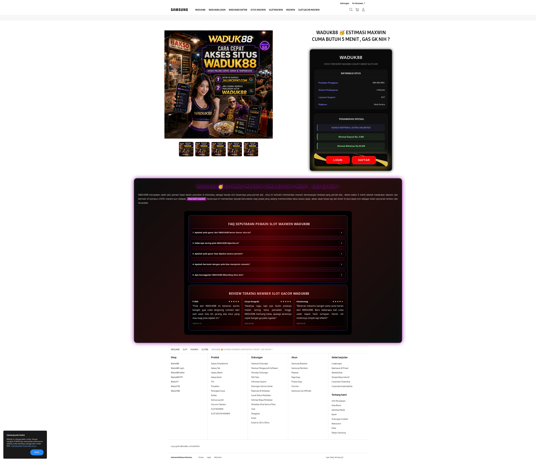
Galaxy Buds (216, 377)
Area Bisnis (336, 405)
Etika (334, 428)
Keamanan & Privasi (340, 368)
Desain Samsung (339, 433)
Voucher (295, 386)
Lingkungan (337, 363)
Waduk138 (175, 386)
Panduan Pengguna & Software (264, 368)
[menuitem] (200, 10)
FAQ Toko (255, 377)
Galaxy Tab (215, 368)
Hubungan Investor (340, 419)
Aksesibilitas (337, 373)
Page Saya (295, 377)
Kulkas (214, 395)
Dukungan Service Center (262, 386)
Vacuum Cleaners (218, 404)
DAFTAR (364, 159)
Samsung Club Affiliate (301, 391)
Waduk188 (175, 391)
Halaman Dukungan (259, 363)
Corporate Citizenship (341, 382)
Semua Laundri (217, 400)
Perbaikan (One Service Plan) (263, 404)
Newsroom (336, 424)
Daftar (37, 452)
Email (253, 418)
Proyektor (215, 386)
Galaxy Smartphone (219, 363)
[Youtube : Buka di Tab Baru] (363, 457)
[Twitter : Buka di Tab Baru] (352, 457)
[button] (357, 10)
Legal (209, 457)
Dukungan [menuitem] (344, 3)
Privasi (201, 457)
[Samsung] (179, 10)
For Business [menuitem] (357, 3)
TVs (212, 382)
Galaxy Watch (217, 373)
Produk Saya (296, 382)
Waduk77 (175, 382)
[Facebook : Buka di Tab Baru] (347, 457)
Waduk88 (175, 363)
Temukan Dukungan (259, 373)
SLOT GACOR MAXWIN (220, 414)
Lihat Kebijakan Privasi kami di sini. (24, 446)
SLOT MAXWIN (217, 409)
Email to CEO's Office (260, 423)
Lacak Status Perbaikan (261, 395)
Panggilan (255, 414)
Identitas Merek (338, 410)
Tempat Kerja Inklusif (341, 377)
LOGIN (337, 159)
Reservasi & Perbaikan (260, 391)
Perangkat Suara (218, 391)
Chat (253, 409)
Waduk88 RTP (177, 377)
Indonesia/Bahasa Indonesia (181, 457)
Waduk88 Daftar (178, 373)
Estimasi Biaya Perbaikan (262, 400)
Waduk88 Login (177, 368)
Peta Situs (218, 457)
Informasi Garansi (258, 382)
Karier (334, 414)
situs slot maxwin (196, 199)
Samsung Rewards (299, 363)
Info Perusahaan (338, 401)
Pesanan (295, 373)
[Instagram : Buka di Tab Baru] (358, 457)
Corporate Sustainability (342, 386)
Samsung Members (299, 368)
